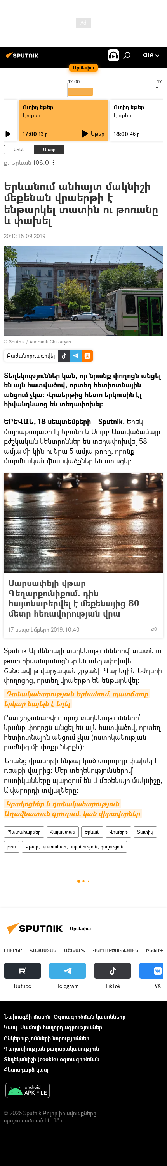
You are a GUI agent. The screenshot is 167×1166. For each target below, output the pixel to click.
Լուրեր (31, 115)
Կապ (10, 1027)
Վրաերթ (118, 832)
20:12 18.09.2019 (24, 236)
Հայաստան (62, 832)
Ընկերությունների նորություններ (46, 1038)
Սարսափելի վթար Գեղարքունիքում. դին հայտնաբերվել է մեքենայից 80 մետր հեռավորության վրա (74, 598)
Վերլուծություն (115, 950)
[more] (154, 629)
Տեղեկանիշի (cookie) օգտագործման (51, 1059)
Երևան (92, 832)
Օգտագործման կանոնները (89, 1016)
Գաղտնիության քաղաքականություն (51, 1048)
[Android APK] (27, 1091)
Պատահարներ (24, 832)
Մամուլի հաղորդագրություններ (61, 1027)
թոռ (11, 846)
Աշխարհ (74, 950)
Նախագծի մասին (27, 1016)
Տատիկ (145, 832)
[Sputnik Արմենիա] (23, 58)
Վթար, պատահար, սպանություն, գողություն (74, 846)
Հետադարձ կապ (26, 1069)
